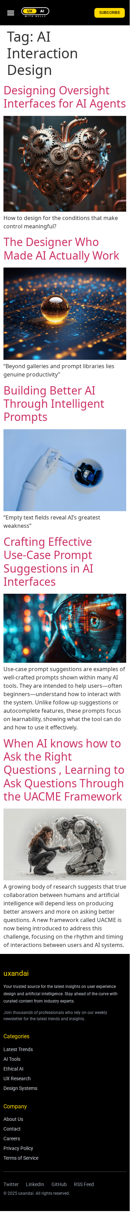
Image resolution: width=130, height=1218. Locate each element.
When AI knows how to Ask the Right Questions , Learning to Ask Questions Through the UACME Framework (63, 770)
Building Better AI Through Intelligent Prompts (53, 403)
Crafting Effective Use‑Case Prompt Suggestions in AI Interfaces (48, 561)
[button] (10, 12)
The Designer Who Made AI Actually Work (61, 248)
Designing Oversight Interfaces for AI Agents (64, 97)
